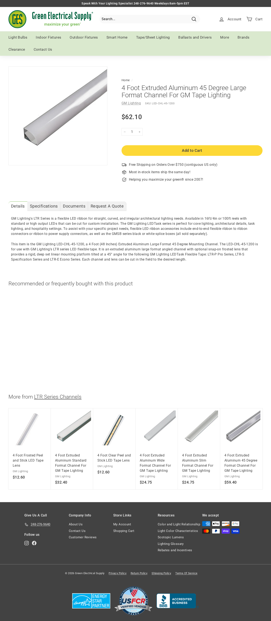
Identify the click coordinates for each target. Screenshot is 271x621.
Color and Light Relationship (179, 524)
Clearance (16, 49)
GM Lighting (131, 103)
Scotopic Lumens (171, 537)
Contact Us (43, 49)
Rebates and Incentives (175, 550)
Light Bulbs (17, 37)
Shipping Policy (161, 573)
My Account (122, 524)
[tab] (17, 206)
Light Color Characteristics (178, 531)
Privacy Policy (117, 573)
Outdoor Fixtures (84, 37)
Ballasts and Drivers (195, 37)
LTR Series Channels (58, 397)
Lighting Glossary (171, 544)
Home (126, 80)
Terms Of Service (186, 573)
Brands (243, 37)
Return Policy (139, 573)
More (224, 37)
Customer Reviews (83, 537)
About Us (76, 524)
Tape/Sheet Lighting (153, 37)
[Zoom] (58, 116)
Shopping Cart (123, 531)
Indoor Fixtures (48, 37)
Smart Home (117, 37)
